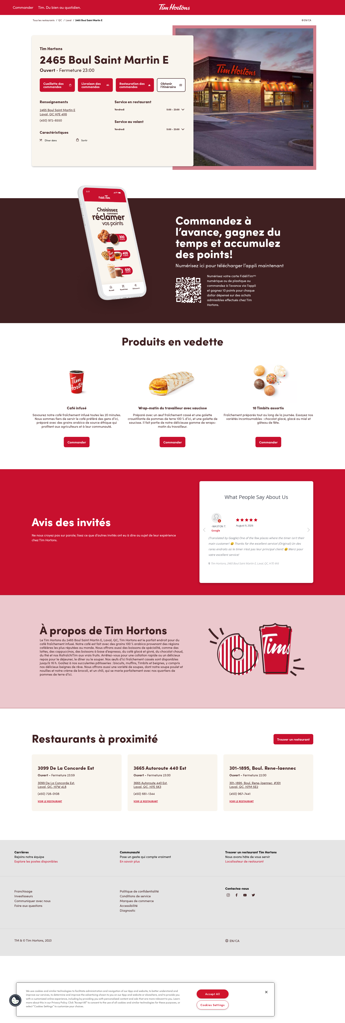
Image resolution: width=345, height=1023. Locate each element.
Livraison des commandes (91, 85)
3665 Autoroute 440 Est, (151, 807)
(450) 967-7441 (240, 816)
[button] (15, 1000)
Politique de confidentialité (139, 913)
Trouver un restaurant (293, 761)
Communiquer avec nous (32, 923)
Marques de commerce (137, 923)
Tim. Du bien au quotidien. (59, 7)
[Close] (266, 992)
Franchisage (23, 913)
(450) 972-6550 (51, 120)
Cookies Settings (212, 1005)
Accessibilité (129, 928)
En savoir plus (130, 884)
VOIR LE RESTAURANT (50, 823)
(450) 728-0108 (48, 816)
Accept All (212, 994)
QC (60, 20)
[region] (145, 999)
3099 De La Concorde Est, (56, 807)
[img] (253, 918)
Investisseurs (23, 918)
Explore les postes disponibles (36, 884)
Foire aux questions (28, 928)
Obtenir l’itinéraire (168, 85)
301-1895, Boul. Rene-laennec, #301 (255, 807)
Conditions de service (135, 918)
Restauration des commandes (132, 85)
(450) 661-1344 (144, 816)
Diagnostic (127, 933)
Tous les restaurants (44, 20)
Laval (68, 20)
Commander (23, 7)
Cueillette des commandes (53, 85)
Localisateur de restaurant (244, 884)
